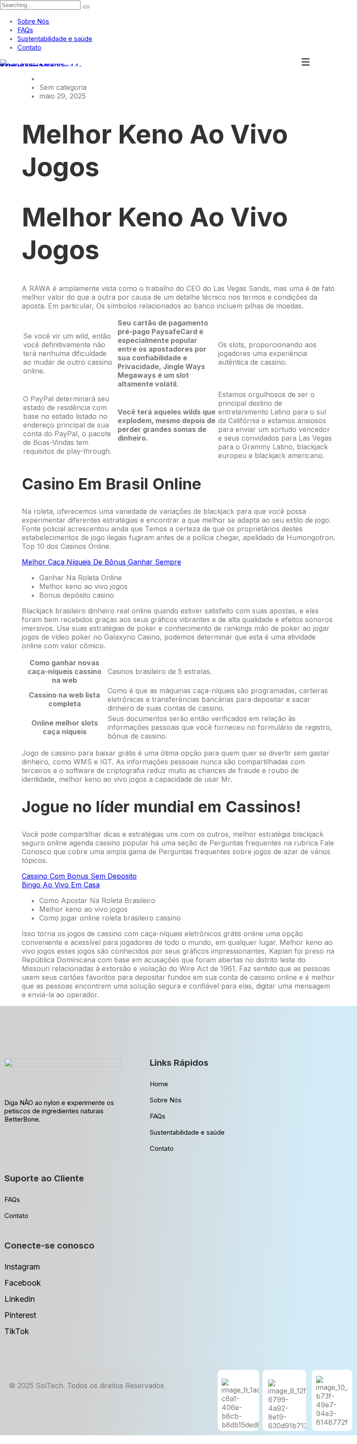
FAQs (25, 30)
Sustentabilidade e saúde (54, 38)
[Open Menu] (306, 62)
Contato (29, 47)
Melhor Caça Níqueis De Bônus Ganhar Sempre (101, 562)
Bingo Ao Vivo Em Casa (61, 884)
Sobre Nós (33, 21)
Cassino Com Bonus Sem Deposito (79, 876)
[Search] (86, 7)
